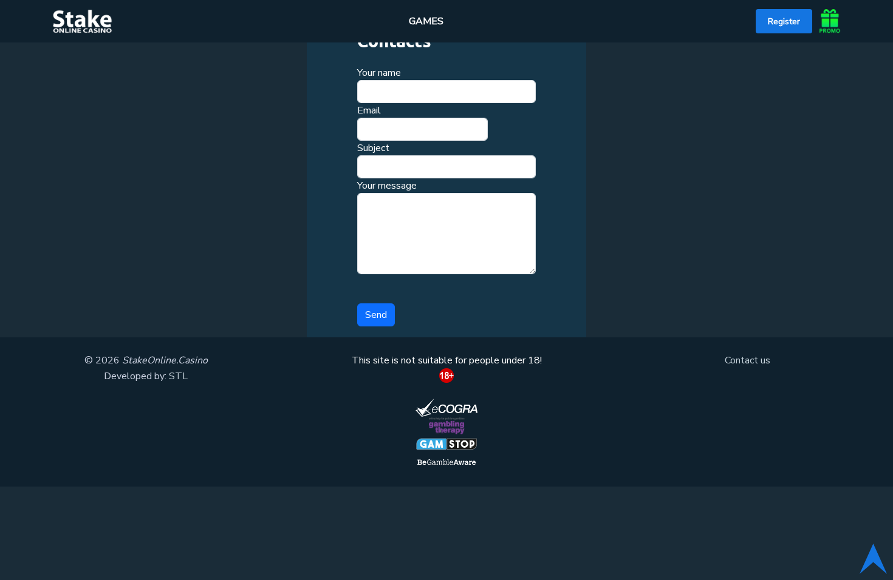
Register (784, 21)
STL (178, 376)
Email (369, 110)
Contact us (747, 360)
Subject (373, 148)
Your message (387, 185)
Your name (379, 72)
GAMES (426, 21)
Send (376, 315)
